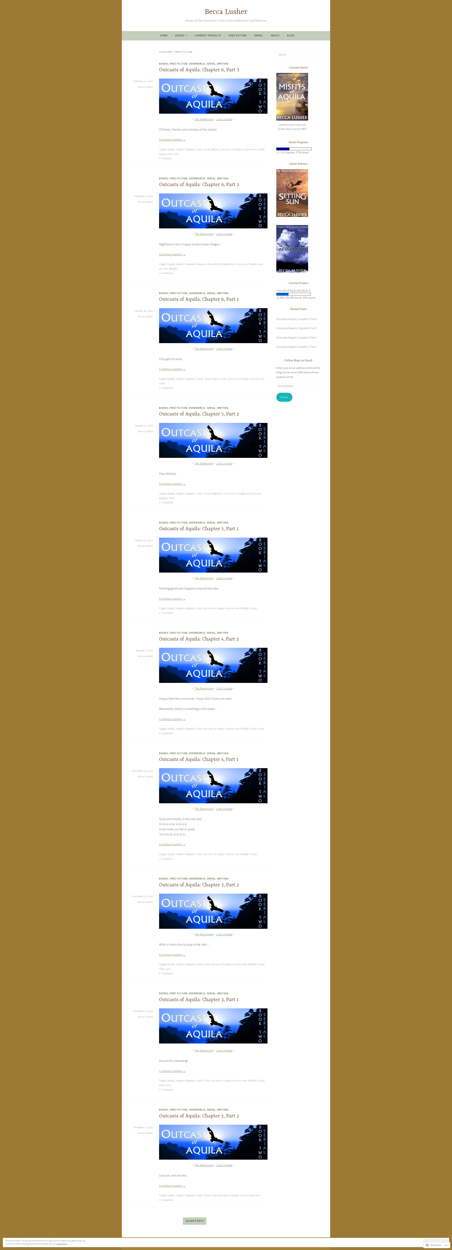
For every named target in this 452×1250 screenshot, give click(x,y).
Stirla (261, 149)
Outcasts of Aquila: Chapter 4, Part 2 (199, 639)
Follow (284, 397)
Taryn (162, 154)
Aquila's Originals (185, 149)
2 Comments (166, 273)
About (275, 35)
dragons (201, 264)
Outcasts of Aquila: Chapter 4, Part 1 (198, 759)
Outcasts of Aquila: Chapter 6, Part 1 (199, 299)
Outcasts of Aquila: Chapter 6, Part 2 (199, 185)
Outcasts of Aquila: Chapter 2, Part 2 (199, 1116)
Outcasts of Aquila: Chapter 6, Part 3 (199, 70)
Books (179, 35)
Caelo (200, 149)
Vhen (170, 154)
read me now (250, 149)
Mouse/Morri (214, 264)
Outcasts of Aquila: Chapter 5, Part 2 (199, 414)
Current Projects (208, 35)
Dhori (207, 493)
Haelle (200, 379)
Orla (223, 379)
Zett (176, 154)
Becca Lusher (226, 12)
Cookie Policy (61, 1243)
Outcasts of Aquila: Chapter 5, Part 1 (199, 529)
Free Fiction (238, 35)
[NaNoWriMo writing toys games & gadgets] (298, 149)
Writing (223, 63)
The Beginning (203, 119)
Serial (258, 35)
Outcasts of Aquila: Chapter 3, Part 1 (199, 1000)
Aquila (171, 149)
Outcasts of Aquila (231, 149)
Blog (290, 35)
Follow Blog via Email (298, 360)
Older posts (195, 1220)
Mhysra (215, 149)
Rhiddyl (173, 268)
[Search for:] (298, 54)
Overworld (197, 63)
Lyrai (206, 149)
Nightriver (228, 264)
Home (164, 35)
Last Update (224, 119)
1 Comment (165, 158)
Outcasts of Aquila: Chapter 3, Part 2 (199, 885)
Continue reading (172, 139)
